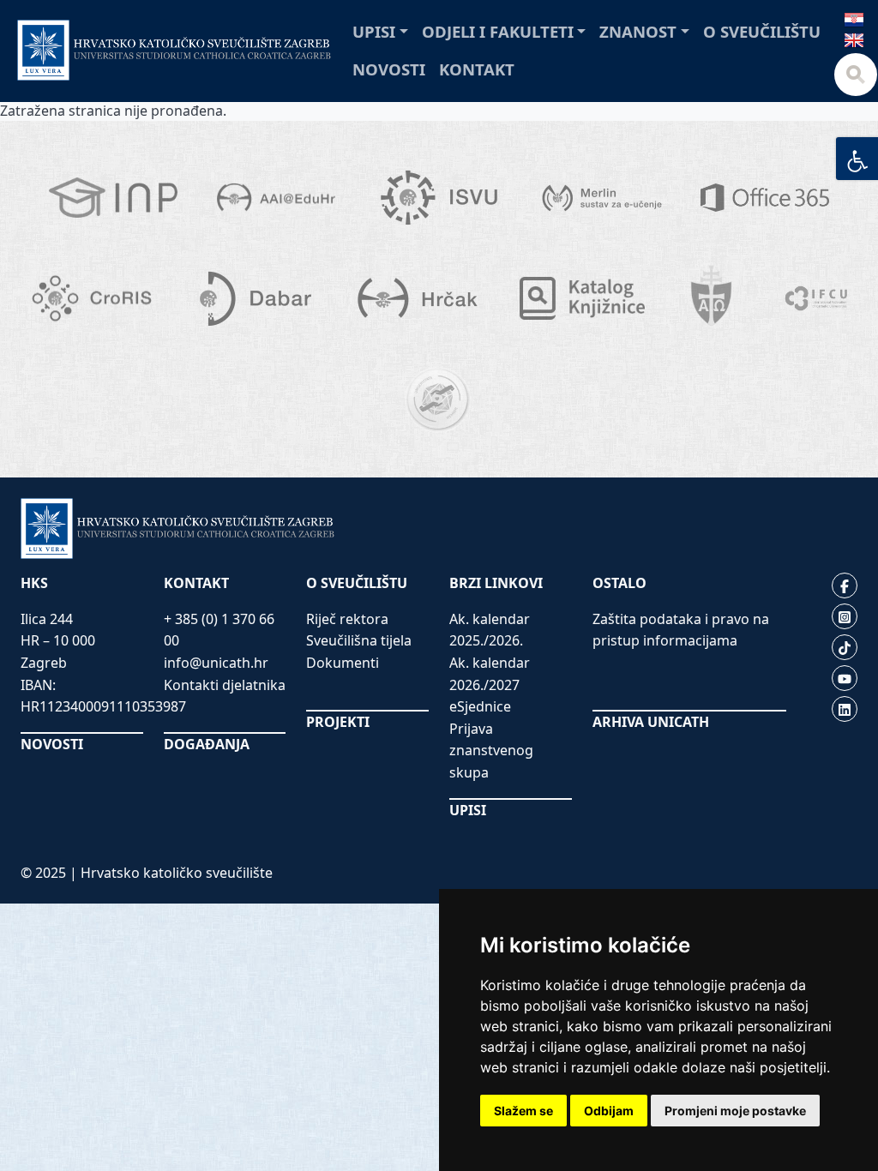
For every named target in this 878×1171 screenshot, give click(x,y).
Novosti (388, 69)
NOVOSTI (52, 744)
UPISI (467, 810)
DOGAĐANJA (207, 744)
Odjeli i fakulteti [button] (498, 31)
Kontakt (476, 69)
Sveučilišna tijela (359, 640)
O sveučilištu (762, 31)
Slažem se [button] (523, 1110)
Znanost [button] (638, 31)
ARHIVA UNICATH (650, 721)
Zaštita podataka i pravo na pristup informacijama (680, 630)
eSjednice (480, 706)
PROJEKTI (338, 721)
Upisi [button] (373, 31)
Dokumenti (342, 662)
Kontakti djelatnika (225, 685)
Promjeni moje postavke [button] (735, 1110)
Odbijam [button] (609, 1110)
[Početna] (174, 50)
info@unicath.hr (216, 662)
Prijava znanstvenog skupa (491, 750)
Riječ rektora (347, 619)
